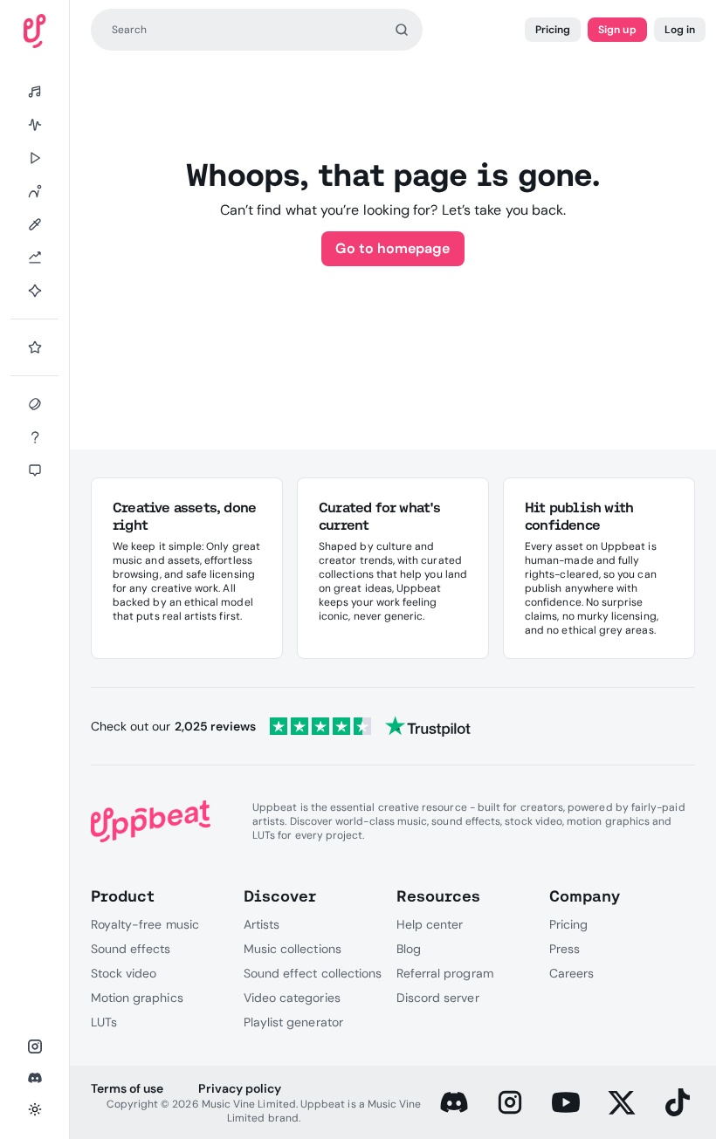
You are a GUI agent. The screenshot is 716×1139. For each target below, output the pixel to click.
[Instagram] (510, 1102)
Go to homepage (392, 248)
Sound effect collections (313, 973)
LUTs (104, 1022)
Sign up (617, 30)
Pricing (552, 30)
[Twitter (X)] (622, 1102)
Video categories (292, 997)
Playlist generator (293, 1022)
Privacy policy (239, 1088)
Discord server (437, 997)
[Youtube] (566, 1102)
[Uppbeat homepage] (35, 31)
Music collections (292, 949)
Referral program (444, 973)
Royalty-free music (145, 924)
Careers (571, 973)
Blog (408, 949)
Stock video (123, 973)
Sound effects (131, 949)
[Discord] (454, 1102)
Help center (429, 924)
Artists (261, 924)
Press (564, 949)
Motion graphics (137, 997)
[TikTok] (678, 1102)
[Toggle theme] (35, 1109)
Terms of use (127, 1088)
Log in (679, 30)
